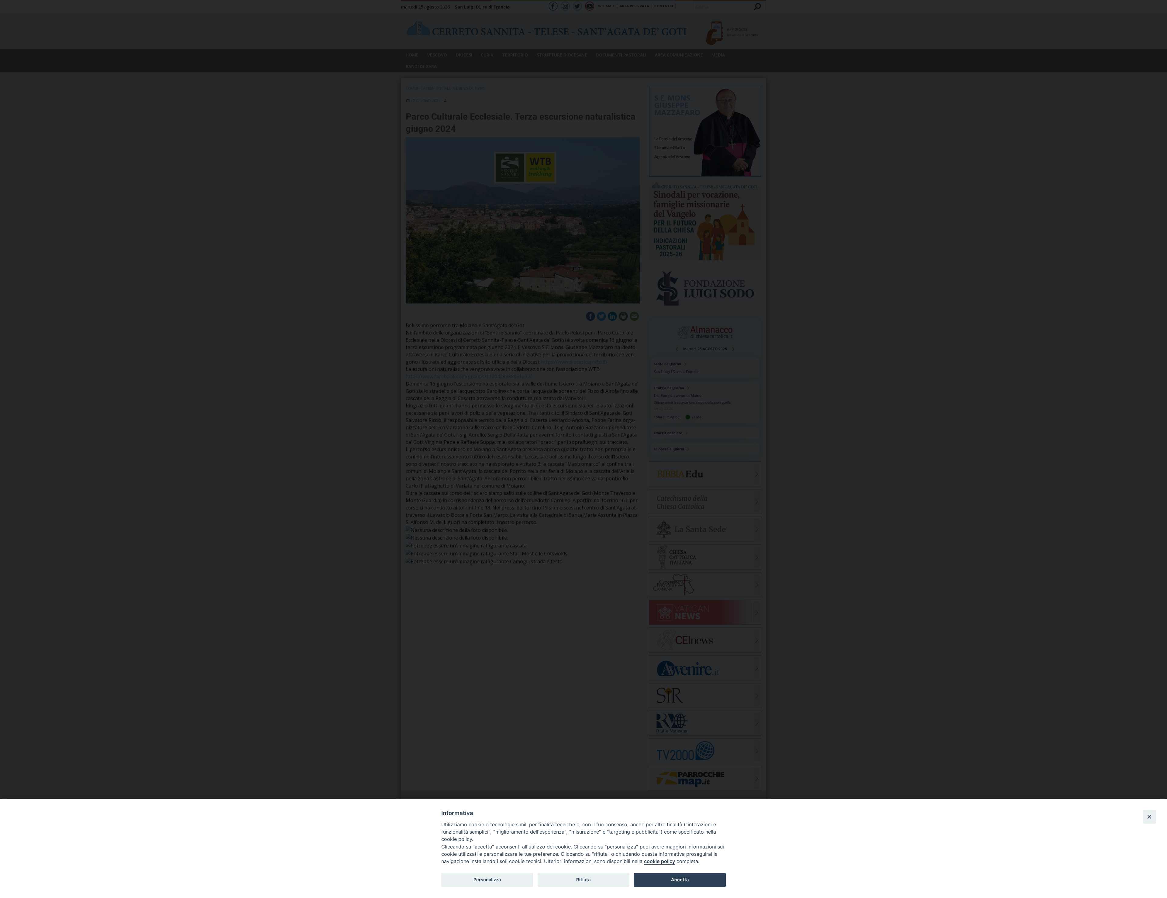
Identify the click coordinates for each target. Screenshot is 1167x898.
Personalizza (487, 880)
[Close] (1149, 816)
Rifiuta (583, 880)
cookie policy (659, 861)
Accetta (680, 880)
